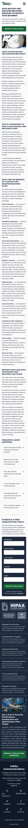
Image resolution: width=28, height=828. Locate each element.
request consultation (14, 29)
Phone (7, 567)
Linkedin (7, 812)
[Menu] (24, 4)
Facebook (21, 804)
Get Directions (6, 795)
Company (8, 540)
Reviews (21, 812)
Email (6, 576)
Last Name (8, 558)
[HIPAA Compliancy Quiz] (14, 610)
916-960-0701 (21, 794)
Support (7, 804)
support (20, 593)
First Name (8, 549)
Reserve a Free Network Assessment (14, 754)
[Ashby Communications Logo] (7, 4)
